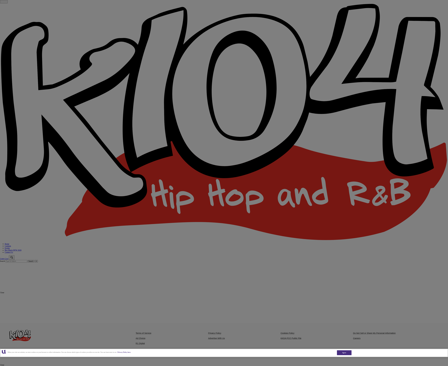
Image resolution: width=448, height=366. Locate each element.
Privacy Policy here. (124, 352)
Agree (344, 353)
